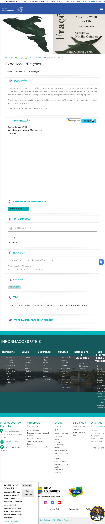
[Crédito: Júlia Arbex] (78, 33)
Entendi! (27, 485)
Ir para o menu (86, 1)
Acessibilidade (10, 1)
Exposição (22, 58)
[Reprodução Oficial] (26, 33)
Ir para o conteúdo (73, 1)
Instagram (13, 242)
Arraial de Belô (33, 430)
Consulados (83, 363)
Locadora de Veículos (66, 358)
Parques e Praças (61, 453)
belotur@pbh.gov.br (12, 441)
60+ (11, 305)
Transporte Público (10, 381)
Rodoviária (10, 365)
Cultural (38, 305)
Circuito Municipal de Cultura (38, 447)
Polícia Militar (45, 358)
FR (51, 1)
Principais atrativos (100, 403)
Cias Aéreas (65, 388)
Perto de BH (59, 470)
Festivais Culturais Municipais (38, 433)
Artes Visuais (35, 58)
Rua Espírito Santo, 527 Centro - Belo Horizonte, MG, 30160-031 (11, 434)
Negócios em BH (79, 432)
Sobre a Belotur (79, 427)
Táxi (7, 376)
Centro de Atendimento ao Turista (66, 382)
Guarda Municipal (46, 378)
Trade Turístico (100, 367)
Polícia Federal (82, 373)
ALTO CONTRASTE (37, 1)
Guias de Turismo (64, 375)
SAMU (27, 379)
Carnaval (30, 436)
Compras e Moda (60, 461)
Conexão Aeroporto (10, 361)
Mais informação (11, 521)
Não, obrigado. (28, 492)
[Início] (13, 7)
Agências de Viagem (65, 370)
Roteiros (57, 472)
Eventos (9, 58)
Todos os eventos (61, 434)
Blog (74, 435)
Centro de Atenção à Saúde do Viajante (28, 369)
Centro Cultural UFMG (18, 209)
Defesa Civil (45, 372)
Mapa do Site (74, 509)
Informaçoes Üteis (52, 509)
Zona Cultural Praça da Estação (74, 305)
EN (48, 1)
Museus (57, 447)
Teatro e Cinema (60, 450)
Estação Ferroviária (10, 370)
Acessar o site (23, 228)
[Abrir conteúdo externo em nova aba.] (74, 120)
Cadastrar (98, 448)
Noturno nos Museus (35, 438)
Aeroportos (10, 357)
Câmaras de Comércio (83, 367)
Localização (34, 72)
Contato (76, 429)
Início (9, 72)
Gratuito (51, 305)
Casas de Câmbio (64, 364)
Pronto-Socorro (28, 358)
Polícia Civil (45, 364)
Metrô (8, 374)
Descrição (20, 72)
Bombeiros (47, 368)
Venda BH (101, 408)
